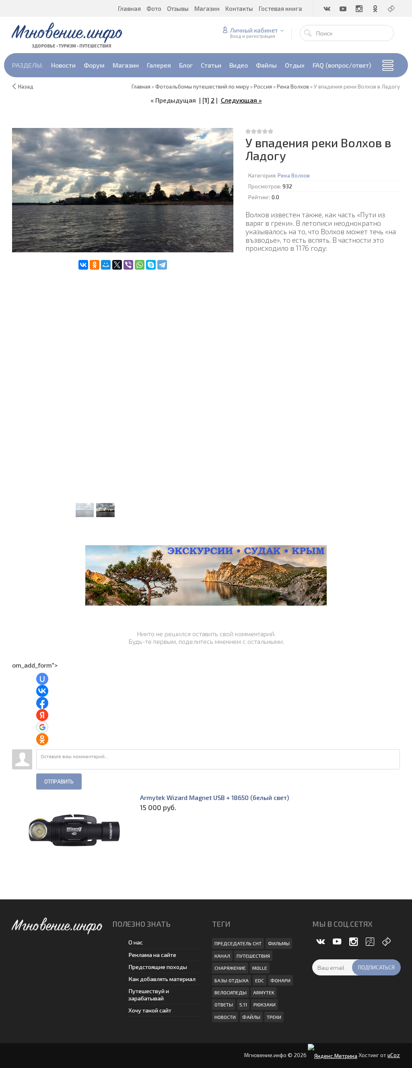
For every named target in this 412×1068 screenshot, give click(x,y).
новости (225, 1017)
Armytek (263, 992)
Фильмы (279, 943)
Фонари (280, 980)
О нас (135, 942)
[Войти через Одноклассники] (42, 739)
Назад (25, 86)
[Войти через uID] (42, 679)
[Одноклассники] (94, 265)
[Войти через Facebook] (42, 703)
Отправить (59, 781)
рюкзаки (264, 1004)
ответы (223, 1004)
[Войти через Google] (42, 727)
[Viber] (128, 265)
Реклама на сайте (152, 954)
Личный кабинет (254, 30)
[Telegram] (162, 265)
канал (222, 956)
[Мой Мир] (106, 265)
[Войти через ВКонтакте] (42, 691)
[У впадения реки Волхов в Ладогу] (122, 190)
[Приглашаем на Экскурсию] (206, 574)
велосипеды (230, 992)
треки (274, 1017)
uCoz (393, 1055)
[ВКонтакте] (83, 265)
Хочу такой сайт (149, 1010)
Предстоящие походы (157, 966)
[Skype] (151, 265)
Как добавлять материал (162, 978)
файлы (251, 1017)
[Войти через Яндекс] (42, 715)
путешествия (253, 956)
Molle (259, 968)
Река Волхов (294, 175)
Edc (259, 980)
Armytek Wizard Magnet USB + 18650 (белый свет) (214, 797)
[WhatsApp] (139, 265)
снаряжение (230, 968)
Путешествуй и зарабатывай (148, 994)
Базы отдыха (231, 980)
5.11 (243, 1004)
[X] (117, 265)
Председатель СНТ (238, 943)
